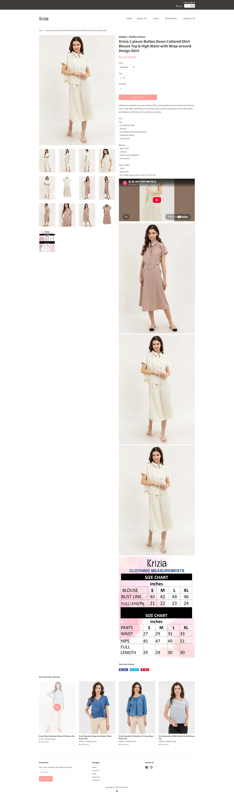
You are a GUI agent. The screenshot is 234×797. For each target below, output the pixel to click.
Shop (156, 18)
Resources (171, 18)
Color (121, 63)
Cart (180, 6)
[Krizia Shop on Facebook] (146, 768)
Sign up (192, 2)
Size (120, 73)
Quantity (122, 84)
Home (129, 18)
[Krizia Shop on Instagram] (151, 768)
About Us (142, 18)
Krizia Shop (124, 787)
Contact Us (189, 18)
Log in (186, 2)
